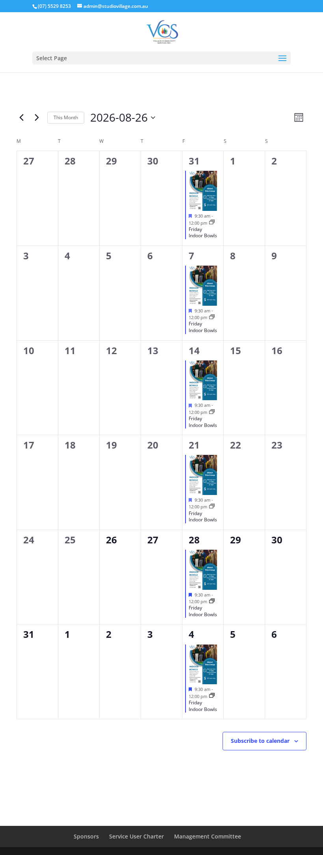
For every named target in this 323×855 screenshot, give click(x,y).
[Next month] (36, 117)
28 (194, 539)
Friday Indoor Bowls (203, 232)
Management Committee (207, 836)
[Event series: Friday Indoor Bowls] (212, 222)
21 (194, 444)
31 (194, 160)
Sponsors (86, 836)
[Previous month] (21, 117)
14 (194, 350)
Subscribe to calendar (260, 740)
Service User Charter (136, 836)
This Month (66, 117)
